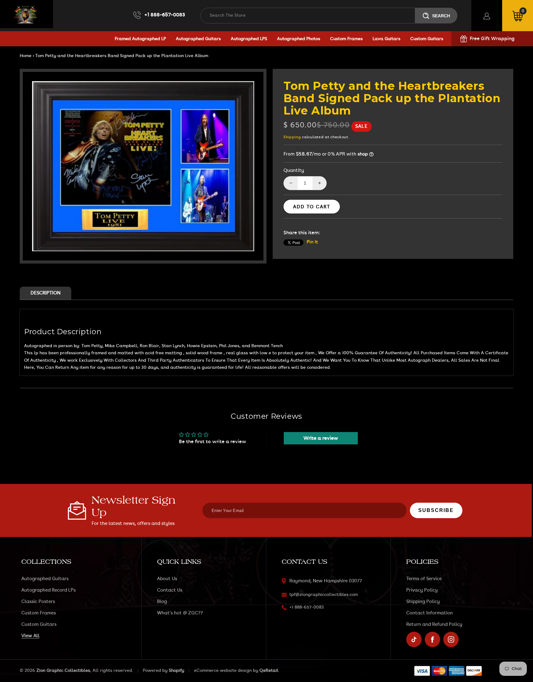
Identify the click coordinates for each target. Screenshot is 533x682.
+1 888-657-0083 (164, 14)
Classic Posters (38, 601)
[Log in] (486, 15)
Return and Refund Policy (434, 624)
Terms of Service (424, 578)
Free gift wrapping (492, 38)
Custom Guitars (38, 624)
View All (30, 636)
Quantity (293, 170)
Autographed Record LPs (48, 590)
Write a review (321, 438)
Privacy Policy (422, 590)
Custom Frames (38, 613)
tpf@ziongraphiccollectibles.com (323, 595)
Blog (162, 601)
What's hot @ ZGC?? (180, 613)
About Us (167, 578)
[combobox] (307, 15)
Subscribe (436, 510)
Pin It (312, 241)
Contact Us (169, 590)
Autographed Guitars (44, 578)
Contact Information (429, 613)
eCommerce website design (223, 670)
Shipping (292, 137)
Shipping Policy (423, 601)
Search (441, 15)
